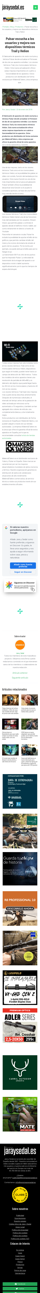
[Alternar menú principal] (35, 7)
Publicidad (20, 1215)
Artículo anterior (20, 673)
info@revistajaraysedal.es (26, 1182)
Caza (20, 1253)
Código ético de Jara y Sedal (20, 1224)
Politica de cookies (20, 1233)
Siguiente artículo (20, 678)
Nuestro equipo (20, 1221)
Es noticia (20, 1250)
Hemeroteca (20, 1273)
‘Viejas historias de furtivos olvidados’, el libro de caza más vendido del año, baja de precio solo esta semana (10, 710)
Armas (20, 1267)
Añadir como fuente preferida (23, 565)
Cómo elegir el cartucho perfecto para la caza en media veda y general (28, 710)
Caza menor (20, 1259)
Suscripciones (20, 1218)
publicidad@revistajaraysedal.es (24, 1178)
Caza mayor (20, 1256)
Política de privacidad (20, 1230)
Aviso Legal (20, 1227)
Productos (19, 27)
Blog (12, 27)
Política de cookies (20, 1236)
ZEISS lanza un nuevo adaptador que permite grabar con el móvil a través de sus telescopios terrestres (29, 735)
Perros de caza (20, 1270)
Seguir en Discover (23, 572)
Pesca (20, 1262)
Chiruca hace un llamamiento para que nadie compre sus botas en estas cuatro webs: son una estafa (10, 735)
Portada (6, 27)
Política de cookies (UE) (20, 1239)
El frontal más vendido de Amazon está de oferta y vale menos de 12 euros (9, 760)
